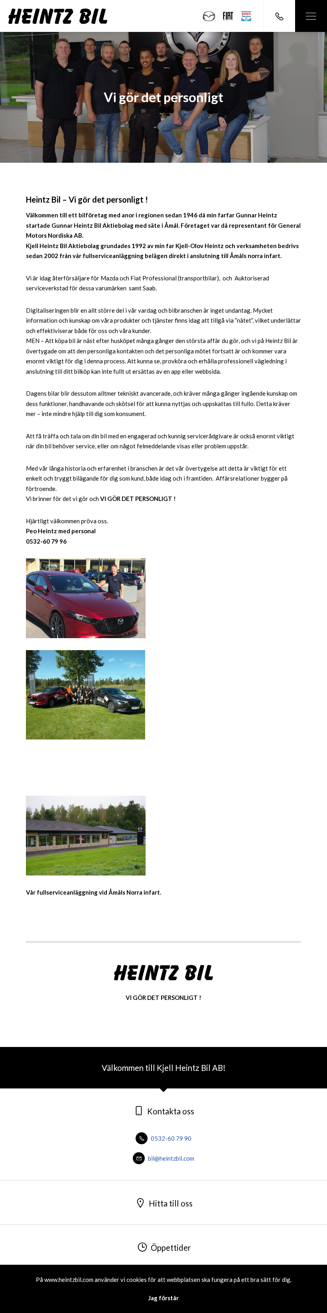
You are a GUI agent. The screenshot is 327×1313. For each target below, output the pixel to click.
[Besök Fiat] (228, 16)
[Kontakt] (279, 16)
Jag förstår (163, 1297)
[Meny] (311, 16)
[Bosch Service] (246, 16)
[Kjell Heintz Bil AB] (58, 16)
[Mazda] (209, 16)
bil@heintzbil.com (170, 1158)
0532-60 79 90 (170, 1138)
